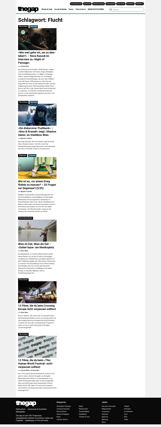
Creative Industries (63, 409)
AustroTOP (87, 4)
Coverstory (105, 411)
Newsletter (130, 4)
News (104, 422)
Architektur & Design (64, 406)
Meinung (105, 419)
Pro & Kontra (128, 411)
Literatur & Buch (62, 419)
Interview (33, 26)
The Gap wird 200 (76, 4)
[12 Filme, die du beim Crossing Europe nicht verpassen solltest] (37, 292)
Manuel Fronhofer (26, 138)
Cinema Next (25, 66)
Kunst (71, 9)
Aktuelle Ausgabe (98, 4)
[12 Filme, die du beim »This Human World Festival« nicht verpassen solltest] (37, 347)
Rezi (125, 417)
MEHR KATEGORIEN (96, 9)
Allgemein (22, 155)
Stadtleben (83, 414)
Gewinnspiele (110, 4)
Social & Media (60, 9)
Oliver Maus (24, 251)
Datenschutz (21, 409)
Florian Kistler (34, 370)
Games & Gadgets (63, 414)
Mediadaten (20, 412)
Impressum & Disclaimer (37, 409)
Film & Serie (81, 9)
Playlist (126, 406)
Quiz (125, 414)
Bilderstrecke (106, 409)
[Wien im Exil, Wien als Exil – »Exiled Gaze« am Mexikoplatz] (37, 231)
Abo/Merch (139, 4)
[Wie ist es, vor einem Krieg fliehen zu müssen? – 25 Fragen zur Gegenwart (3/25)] (37, 168)
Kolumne (105, 417)
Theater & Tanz (84, 417)
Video (126, 419)
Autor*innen (120, 4)
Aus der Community (109, 406)
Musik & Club (47, 9)
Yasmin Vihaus (25, 370)
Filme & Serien (61, 411)
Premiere (127, 409)
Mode (81, 406)
